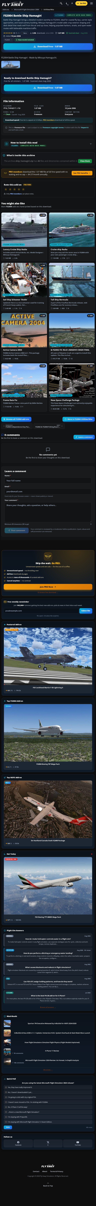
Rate (25, 33)
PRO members (48, 120)
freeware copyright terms (53, 127)
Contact (36, 1171)
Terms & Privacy (56, 1171)
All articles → (48, 1070)
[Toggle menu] (91, 3)
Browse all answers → (48, 1007)
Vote (8, 1127)
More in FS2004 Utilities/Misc (80, 419)
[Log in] (72, 3)
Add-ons (6, 9)
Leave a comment (85, 437)
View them (85, 161)
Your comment (11, 500)
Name (8, 476)
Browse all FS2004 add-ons (17, 419)
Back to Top (48, 1186)
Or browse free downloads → (48, 592)
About (44, 1171)
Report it (84, 127)
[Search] (61, 3)
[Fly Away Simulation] (13, 3)
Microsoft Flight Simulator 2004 (26, 9)
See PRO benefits (80, 173)
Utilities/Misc (49, 9)
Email (7, 487)
